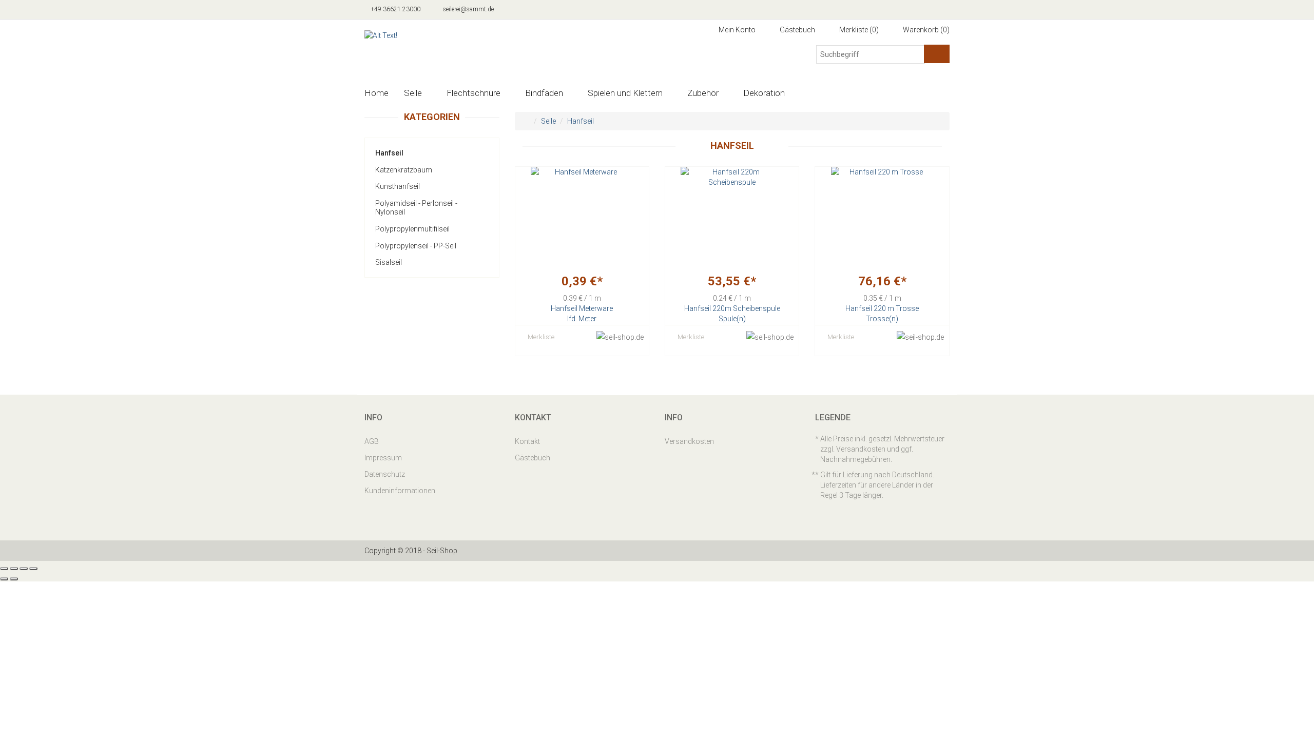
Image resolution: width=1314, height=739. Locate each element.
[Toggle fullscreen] (24, 568)
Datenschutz (384, 474)
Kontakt (527, 441)
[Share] (14, 568)
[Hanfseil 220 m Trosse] (882, 218)
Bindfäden (544, 93)
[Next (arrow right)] (14, 578)
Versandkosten (689, 441)
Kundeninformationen (399, 491)
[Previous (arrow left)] (4, 578)
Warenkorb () (925, 30)
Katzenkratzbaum (403, 170)
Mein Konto (736, 30)
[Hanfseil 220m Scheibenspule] (732, 218)
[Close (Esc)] (4, 568)
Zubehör (703, 93)
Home (376, 93)
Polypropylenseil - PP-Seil (415, 246)
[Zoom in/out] (33, 568)
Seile (413, 93)
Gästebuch (796, 30)
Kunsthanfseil (397, 186)
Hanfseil (389, 153)
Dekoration (764, 93)
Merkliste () (858, 30)
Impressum (383, 458)
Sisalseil (388, 262)
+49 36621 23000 (394, 9)
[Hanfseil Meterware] (582, 218)
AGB (371, 441)
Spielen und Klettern (625, 93)
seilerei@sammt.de (467, 9)
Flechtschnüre (473, 93)
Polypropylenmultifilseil (412, 229)
